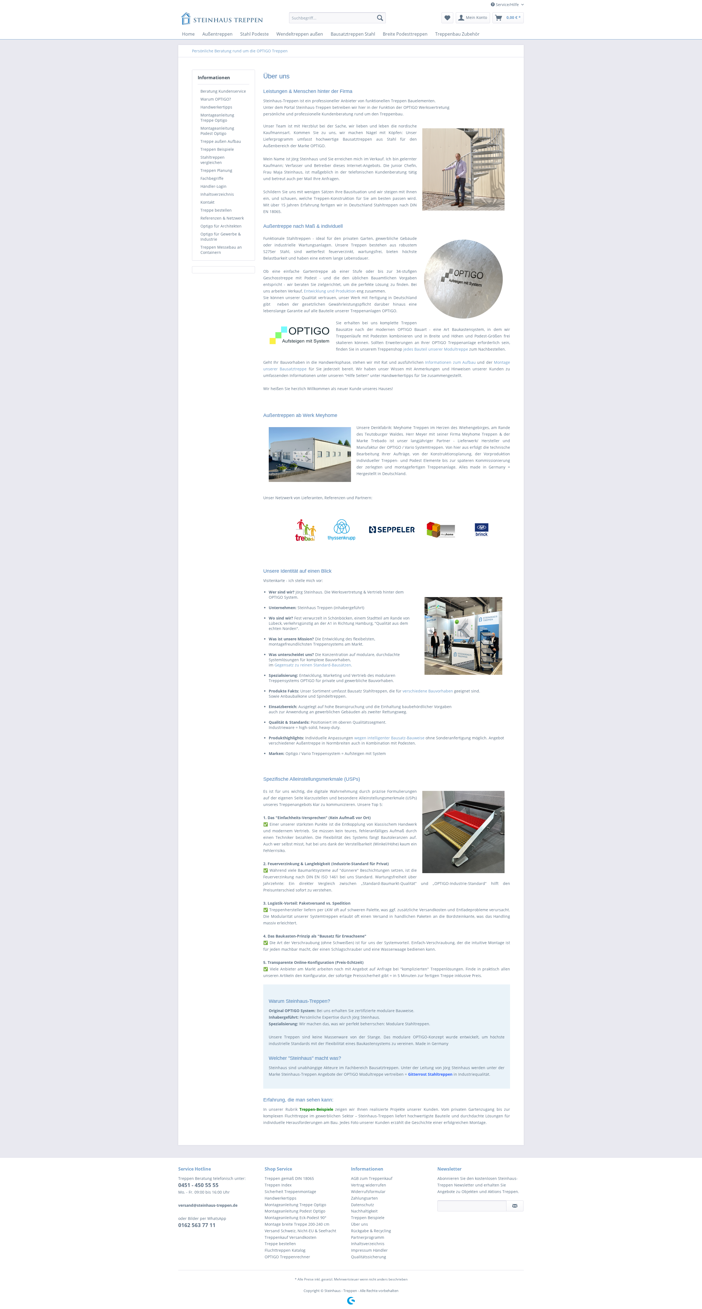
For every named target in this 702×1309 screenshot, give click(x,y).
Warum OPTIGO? (215, 99)
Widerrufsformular (368, 1191)
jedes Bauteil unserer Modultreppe (435, 349)
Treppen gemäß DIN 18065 (289, 1178)
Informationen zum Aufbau (450, 362)
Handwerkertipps (216, 107)
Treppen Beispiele (217, 149)
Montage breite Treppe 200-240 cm (297, 1224)
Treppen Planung (216, 170)
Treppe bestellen (216, 210)
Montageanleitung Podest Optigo (217, 131)
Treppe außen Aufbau (220, 141)
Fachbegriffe (211, 178)
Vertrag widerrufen (368, 1185)
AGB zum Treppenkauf (371, 1178)
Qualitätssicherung (368, 1256)
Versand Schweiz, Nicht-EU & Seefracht (300, 1230)
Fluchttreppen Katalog (285, 1250)
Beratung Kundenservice (223, 91)
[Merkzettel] (447, 17)
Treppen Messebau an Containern (221, 250)
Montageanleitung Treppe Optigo (217, 117)
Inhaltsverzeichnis (217, 194)
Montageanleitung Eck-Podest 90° (295, 1217)
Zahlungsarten (364, 1198)
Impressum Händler (369, 1250)
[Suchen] (380, 17)
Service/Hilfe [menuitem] (507, 4)
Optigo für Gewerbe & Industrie (220, 236)
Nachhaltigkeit (364, 1211)
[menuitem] (337, 17)
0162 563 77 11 (197, 1225)
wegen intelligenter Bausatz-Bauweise (389, 737)
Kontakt (207, 202)
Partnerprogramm (367, 1237)
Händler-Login (213, 186)
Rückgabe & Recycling (371, 1230)
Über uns (359, 1224)
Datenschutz (362, 1204)
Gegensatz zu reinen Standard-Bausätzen (312, 665)
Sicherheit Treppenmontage (290, 1191)
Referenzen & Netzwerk (222, 218)
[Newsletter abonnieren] (514, 1205)
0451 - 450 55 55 (198, 1185)
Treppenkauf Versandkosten (290, 1237)
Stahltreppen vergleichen (212, 160)
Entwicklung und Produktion (330, 291)
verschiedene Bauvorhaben (428, 691)
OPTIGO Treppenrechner (287, 1256)
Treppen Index (278, 1185)
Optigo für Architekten (221, 226)
